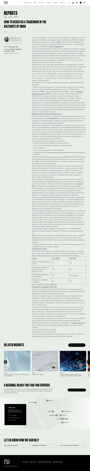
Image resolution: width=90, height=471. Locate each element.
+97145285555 (13, 415)
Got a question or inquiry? (11, 445)
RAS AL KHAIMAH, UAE (64, 410)
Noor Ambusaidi (51, 329)
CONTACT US (63, 2)
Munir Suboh (41, 336)
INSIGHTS (49, 2)
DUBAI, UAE (58, 417)
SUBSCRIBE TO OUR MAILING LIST (39, 445)
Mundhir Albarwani (67, 336)
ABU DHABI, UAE (51, 414)
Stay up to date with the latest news (69, 445)
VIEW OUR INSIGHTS (77, 345)
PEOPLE (35, 2)
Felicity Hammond (50, 332)
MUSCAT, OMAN (63, 421)
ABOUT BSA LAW (27, 2)
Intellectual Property (13, 53)
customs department (78, 323)
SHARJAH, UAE (61, 414)
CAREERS (55, 2)
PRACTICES (41, 2)
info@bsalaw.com (14, 417)
